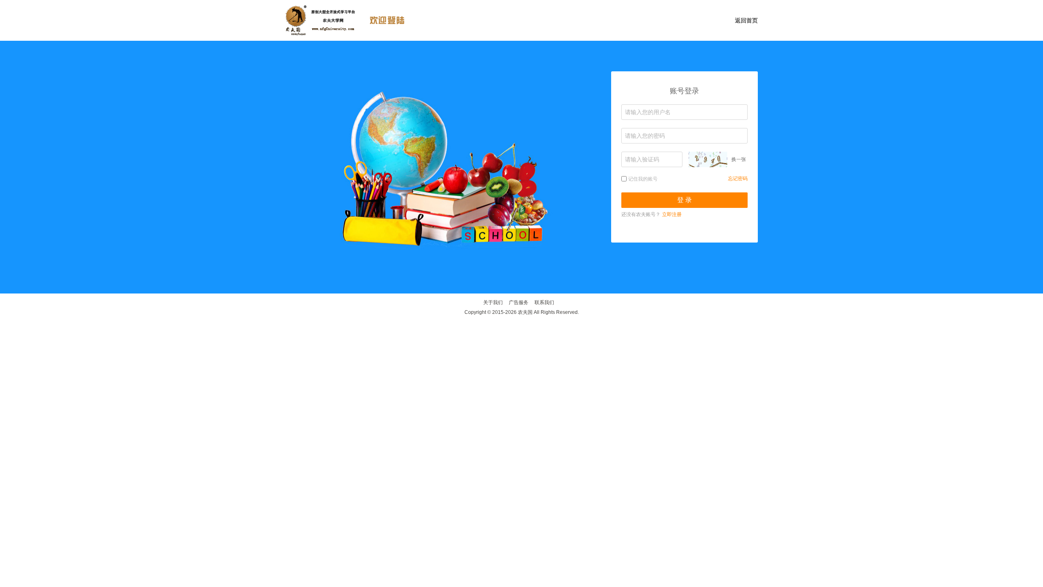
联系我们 (544, 302)
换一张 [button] (738, 159)
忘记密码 (738, 178)
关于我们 (493, 302)
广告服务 (518, 302)
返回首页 (746, 20)
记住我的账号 (643, 179)
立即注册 (672, 214)
